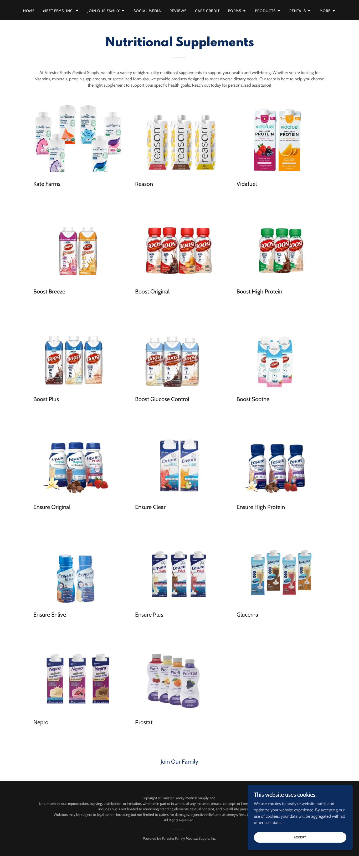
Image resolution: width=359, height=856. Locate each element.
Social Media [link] (147, 10)
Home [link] (29, 10)
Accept (300, 837)
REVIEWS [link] (178, 10)
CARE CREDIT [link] (207, 10)
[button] (61, 11)
